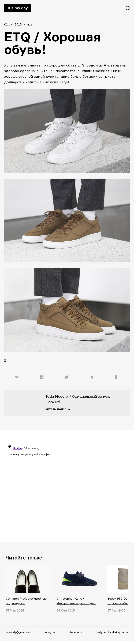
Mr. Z (29, 24)
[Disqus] (65, 485)
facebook (76, 632)
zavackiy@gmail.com (18, 632)
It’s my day (18, 8)
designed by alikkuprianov (112, 632)
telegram (50, 632)
